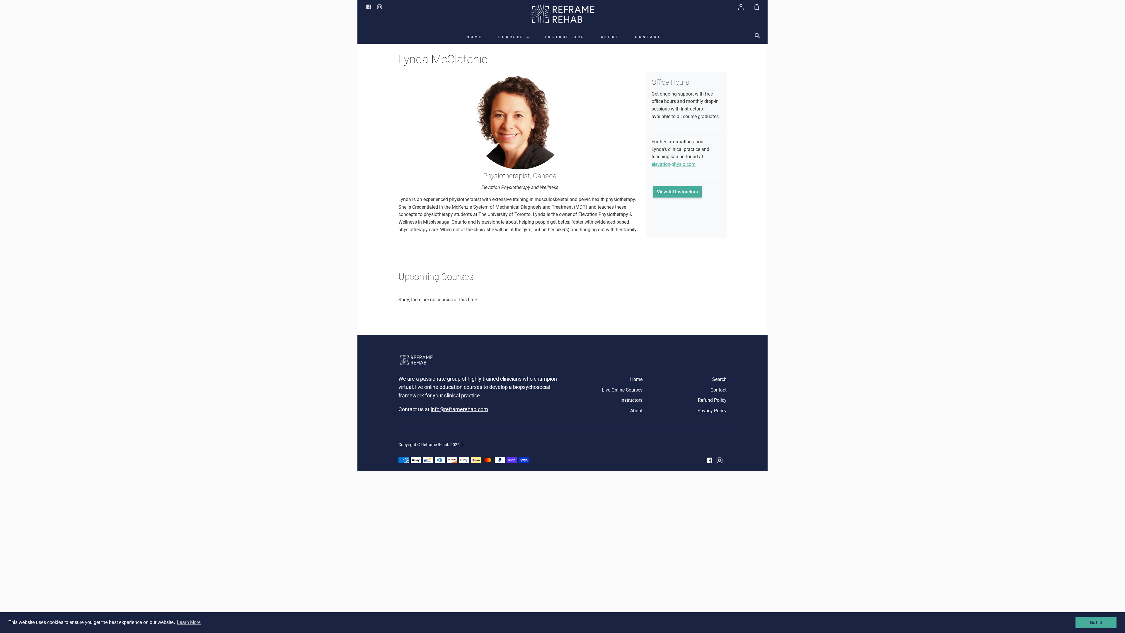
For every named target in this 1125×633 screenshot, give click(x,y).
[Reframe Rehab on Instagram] (719, 460)
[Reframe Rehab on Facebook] (709, 460)
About (610, 37)
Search (719, 379)
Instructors (565, 37)
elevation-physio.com (674, 164)
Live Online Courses (622, 390)
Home (475, 37)
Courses (512, 37)
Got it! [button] (1096, 622)
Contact (648, 37)
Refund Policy (712, 400)
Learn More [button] (189, 622)
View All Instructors (677, 192)
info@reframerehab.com (459, 409)
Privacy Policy (712, 411)
